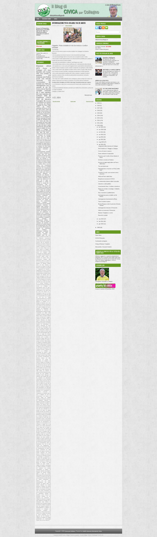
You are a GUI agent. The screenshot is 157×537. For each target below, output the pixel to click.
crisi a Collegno (40, 394)
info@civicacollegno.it (101, 261)
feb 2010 (101, 221)
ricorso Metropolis (40, 477)
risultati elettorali (40, 484)
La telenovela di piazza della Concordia (108, 181)
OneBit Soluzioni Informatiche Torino (92, 531)
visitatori (44, 517)
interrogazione (41, 85)
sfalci (46, 232)
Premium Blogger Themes (85, 535)
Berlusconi (38, 243)
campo (41, 383)
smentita (43, 499)
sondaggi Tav (46, 500)
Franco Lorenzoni (47, 270)
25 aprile (38, 161)
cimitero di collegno (45, 386)
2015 (98, 113)
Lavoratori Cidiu (40, 185)
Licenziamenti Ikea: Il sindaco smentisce (109, 186)
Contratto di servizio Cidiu (42, 257)
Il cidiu (46, 180)
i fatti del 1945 (47, 126)
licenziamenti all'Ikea (42, 220)
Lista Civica (39, 140)
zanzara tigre (46, 159)
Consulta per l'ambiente (43, 101)
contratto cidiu (46, 393)
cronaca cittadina (41, 115)
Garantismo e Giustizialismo (43, 271)
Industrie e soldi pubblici (104, 184)
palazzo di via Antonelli (42, 116)
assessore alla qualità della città (43, 376)
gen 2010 (101, 224)
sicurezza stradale (41, 233)
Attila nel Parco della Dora (105, 176)
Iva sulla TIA (45, 139)
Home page (73, 101)
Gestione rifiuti (39, 273)
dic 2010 (101, 127)
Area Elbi (40, 240)
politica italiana (47, 224)
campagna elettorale (43, 114)
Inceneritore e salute (42, 181)
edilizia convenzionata (42, 207)
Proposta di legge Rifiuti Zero (42, 338)
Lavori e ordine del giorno (101, 49)
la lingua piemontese (46, 425)
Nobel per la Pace (42, 322)
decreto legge (39, 397)
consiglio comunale (43, 90)
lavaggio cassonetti (40, 432)
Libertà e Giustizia (45, 304)
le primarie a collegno (43, 217)
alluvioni (45, 372)
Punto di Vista (45, 188)
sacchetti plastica (45, 487)
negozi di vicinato (45, 451)
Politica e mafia (40, 334)
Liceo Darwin (39, 305)
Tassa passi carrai (43, 109)
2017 (98, 108)
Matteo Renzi (39, 315)
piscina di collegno (41, 462)
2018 (98, 105)
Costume (42, 262)
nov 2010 (101, 129)
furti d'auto (45, 413)
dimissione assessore (46, 398)
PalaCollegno (46, 324)
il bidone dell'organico (43, 415)
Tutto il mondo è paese (104, 201)
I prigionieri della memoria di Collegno (108, 146)
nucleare (46, 222)
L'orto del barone (42, 291)
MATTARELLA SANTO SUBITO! (111, 69)
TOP (46, 84)
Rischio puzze (41, 346)
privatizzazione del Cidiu (44, 225)
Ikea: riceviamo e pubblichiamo (106, 192)
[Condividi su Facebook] (58, 97)
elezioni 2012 (39, 405)
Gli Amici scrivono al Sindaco (106, 160)
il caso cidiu (45, 417)
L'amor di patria (45, 288)
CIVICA (45, 133)
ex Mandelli (45, 408)
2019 (98, 103)
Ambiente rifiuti (47, 119)
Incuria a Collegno (42, 285)
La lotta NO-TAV (41, 295)
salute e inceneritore (40, 489)
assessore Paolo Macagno (42, 374)
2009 (98, 227)
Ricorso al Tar (47, 108)
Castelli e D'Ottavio (40, 246)
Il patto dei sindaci (47, 281)
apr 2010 (101, 144)
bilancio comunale (46, 123)
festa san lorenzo (45, 411)
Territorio (48, 102)
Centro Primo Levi (45, 247)
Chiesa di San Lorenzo (41, 250)
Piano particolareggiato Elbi (43, 332)
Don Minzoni (45, 264)
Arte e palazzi (46, 240)
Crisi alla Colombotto (43, 170)
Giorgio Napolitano (43, 177)
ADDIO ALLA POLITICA (101, 80)
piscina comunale (41, 118)
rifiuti (44, 155)
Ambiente (39, 77)
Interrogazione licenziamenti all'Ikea (107, 199)
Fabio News (98, 235)
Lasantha (77, 535)
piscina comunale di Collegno (42, 460)
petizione (38, 224)
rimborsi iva (39, 480)
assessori (40, 377)
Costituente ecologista (101, 241)
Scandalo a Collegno (46, 353)
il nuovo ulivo (40, 420)
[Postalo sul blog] (55, 97)
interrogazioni (45, 422)
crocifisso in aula (40, 203)
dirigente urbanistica (40, 401)
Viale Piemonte (45, 369)
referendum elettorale (42, 231)
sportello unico (39, 503)
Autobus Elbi (39, 242)
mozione (41, 104)
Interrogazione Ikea (40, 287)
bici (45, 380)
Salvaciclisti (38, 352)
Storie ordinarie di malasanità (105, 153)
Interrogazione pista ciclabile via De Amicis (69, 23)
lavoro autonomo (45, 438)
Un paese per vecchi (40, 363)
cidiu (39, 125)
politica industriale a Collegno (44, 466)
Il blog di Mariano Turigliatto (102, 244)
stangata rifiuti (40, 235)
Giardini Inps (46, 274)
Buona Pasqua (46, 243)
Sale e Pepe (39, 190)
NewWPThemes (62, 535)
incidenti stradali (47, 214)
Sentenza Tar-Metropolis (43, 356)
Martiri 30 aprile (45, 314)
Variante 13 (38, 366)
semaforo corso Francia (42, 494)
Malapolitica (46, 308)
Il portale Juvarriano (44, 283)
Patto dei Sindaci (40, 331)
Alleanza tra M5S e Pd (46, 236)
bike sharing (46, 194)
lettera (45, 441)
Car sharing (38, 245)
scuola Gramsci (47, 492)
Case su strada (46, 245)
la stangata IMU (45, 431)
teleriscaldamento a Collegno (42, 507)
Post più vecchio (89, 101)
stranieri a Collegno (42, 504)
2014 (98, 115)
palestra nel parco (41, 131)
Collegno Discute (47, 253)
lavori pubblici (42, 128)
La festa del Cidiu (47, 294)
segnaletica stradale (43, 493)
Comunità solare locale (42, 256)
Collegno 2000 (41, 96)
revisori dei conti (45, 476)
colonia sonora (41, 388)
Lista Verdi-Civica (47, 305)
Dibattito (38, 263)
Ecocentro (38, 174)
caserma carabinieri (42, 195)
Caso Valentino (44, 94)
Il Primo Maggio (41, 278)
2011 (98, 123)
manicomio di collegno (46, 446)
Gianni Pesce (47, 176)
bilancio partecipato (43, 147)
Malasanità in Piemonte (42, 309)
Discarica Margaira (41, 173)
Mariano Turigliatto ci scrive (105, 213)
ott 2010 (101, 132)
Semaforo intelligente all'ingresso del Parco (109, 58)
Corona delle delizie (46, 169)
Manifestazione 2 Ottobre (41, 311)
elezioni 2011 (46, 404)
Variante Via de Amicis (42, 111)
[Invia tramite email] (53, 97)
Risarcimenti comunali (46, 345)
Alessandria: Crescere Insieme (103, 247)
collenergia (48, 387)
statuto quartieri (47, 503)
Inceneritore (39, 122)
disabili (48, 401)
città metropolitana (40, 387)
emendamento (46, 407)
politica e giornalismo (46, 465)
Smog (46, 359)
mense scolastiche (40, 449)
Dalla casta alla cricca (42, 172)
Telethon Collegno (40, 362)
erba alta (38, 408)
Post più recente (56, 101)
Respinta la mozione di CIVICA (106, 179)
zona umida (45, 520)
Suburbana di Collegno (42, 360)
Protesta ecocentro (40, 339)
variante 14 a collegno (41, 513)
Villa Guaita (48, 146)
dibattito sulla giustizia (42, 206)
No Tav (49, 185)
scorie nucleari (39, 492)
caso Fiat (47, 383)
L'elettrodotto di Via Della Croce (43, 290)
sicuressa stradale (40, 496)
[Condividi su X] (56, 97)
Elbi (48, 266)
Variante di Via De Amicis (43, 112)
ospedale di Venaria (46, 455)
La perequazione (40, 56)
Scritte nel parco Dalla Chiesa (44, 355)
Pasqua (40, 187)
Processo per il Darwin (42, 336)
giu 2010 (101, 139)
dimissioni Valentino (43, 400)
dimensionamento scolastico (43, 151)
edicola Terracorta (40, 403)
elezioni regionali (40, 209)
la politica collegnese (43, 153)
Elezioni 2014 (43, 66)
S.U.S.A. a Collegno (42, 350)
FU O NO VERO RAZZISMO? (111, 88)
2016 (98, 110)
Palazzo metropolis (40, 325)
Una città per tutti (45, 365)
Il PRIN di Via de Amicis (46, 277)
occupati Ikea (40, 154)
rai (43, 475)
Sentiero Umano (40, 357)
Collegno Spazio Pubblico (43, 254)
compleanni (38, 393)
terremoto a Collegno (42, 508)
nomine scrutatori (40, 452)
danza (47, 396)
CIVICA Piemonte (100, 238)
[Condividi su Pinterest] (60, 97)
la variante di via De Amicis (43, 87)
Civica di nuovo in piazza (104, 151)
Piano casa (48, 331)
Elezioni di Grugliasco (40, 267)
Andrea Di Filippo (47, 239)
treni (48, 511)
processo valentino (40, 470)
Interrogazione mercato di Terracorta (107, 207)
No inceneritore (47, 321)
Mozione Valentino (40, 319)
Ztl (41, 372)
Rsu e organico (45, 349)
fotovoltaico (38, 413)
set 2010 (101, 134)
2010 (98, 125)
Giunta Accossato (40, 276)
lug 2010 (101, 137)
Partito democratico (45, 328)
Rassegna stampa (46, 19)
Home (38, 19)
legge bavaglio (41, 218)
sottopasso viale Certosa (42, 501)
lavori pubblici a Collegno (43, 128)
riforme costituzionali (43, 479)
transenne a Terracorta (41, 511)
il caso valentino (45, 92)
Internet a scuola (41, 183)
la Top (46, 89)
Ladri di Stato (44, 300)
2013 (98, 118)
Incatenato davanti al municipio (42, 284)
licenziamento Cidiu (44, 442)
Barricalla (47, 242)
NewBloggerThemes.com (97, 535)
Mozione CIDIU (45, 318)
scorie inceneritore (45, 490)
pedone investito (45, 459)
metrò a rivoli (39, 221)
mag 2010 (101, 142)
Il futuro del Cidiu (43, 121)
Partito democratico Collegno (42, 329)
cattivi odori (38, 384)
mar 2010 (101, 219)
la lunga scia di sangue (44, 216)
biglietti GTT (43, 381)
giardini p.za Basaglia (46, 414)
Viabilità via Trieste (43, 367)
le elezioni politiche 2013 (41, 439)
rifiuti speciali (48, 477)
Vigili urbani (39, 370)
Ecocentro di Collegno (41, 266)
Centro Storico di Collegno (42, 249)
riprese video (46, 483)
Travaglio (47, 362)
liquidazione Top (40, 444)
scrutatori (38, 232)
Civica (55, 19)
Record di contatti (102, 215)
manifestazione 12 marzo (43, 448)
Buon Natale (47, 162)
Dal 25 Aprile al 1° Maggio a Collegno (108, 148)
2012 (98, 120)
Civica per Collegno (70, 531)
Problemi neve (46, 335)
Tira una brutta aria (103, 166)
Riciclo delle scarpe (42, 343)
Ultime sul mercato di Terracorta (106, 210)
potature (41, 468)
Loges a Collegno (42, 307)
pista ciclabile (68, 25)
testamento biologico (41, 510)
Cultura (47, 262)
